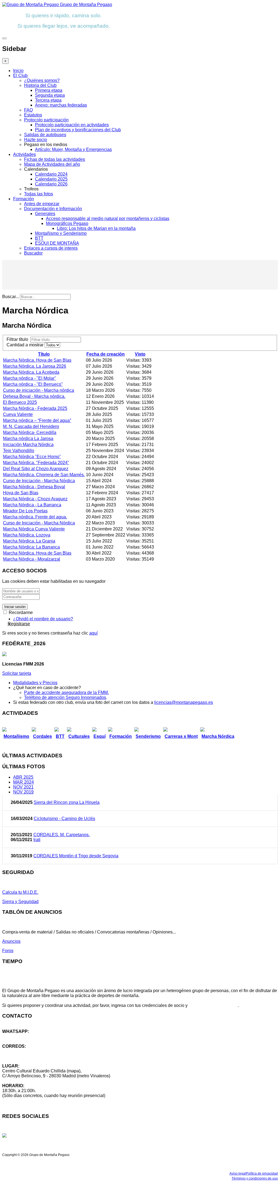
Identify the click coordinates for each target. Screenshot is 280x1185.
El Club (20, 75)
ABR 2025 (23, 777)
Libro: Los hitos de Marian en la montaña (96, 228)
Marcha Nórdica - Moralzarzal (31, 559)
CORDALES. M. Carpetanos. (61, 834)
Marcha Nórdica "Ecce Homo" (32, 456)
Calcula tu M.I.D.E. (20, 892)
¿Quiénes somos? (42, 80)
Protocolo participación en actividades (72, 124)
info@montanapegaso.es (26, 1051)
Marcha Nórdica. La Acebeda (31, 372)
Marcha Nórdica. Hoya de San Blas (37, 360)
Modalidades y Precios (35, 682)
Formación (23, 198)
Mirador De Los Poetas (25, 511)
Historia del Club (40, 85)
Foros (7, 950)
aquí (93, 633)
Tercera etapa (48, 100)
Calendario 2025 (51, 179)
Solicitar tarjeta (16, 673)
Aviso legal (237, 1173)
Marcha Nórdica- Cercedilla (29, 432)
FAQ (28, 110)
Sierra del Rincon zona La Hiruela (67, 802)
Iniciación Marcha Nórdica (28, 444)
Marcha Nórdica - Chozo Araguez (35, 498)
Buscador (33, 253)
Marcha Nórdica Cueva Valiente (34, 529)
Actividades (24, 154)
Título (44, 354)
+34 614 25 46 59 (19, 1036)
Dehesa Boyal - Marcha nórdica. (34, 396)
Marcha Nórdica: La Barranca (31, 547)
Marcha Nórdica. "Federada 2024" (36, 462)
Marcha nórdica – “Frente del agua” (37, 420)
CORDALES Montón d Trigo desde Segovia (75, 855)
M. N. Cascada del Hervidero (31, 426)
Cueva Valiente (18, 414)
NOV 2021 (23, 787)
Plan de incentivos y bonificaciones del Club (78, 129)
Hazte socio (35, 139)
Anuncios (11, 941)
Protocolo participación (46, 120)
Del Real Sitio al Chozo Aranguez (35, 468)
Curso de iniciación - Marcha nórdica (38, 390)
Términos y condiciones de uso (255, 1178)
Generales (45, 213)
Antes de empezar (41, 203)
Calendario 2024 (51, 174)
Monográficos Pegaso (67, 223)
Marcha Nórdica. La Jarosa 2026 (34, 366)
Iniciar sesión (14, 607)
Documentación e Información (53, 208)
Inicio (18, 70)
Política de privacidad (262, 1173)
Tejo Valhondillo (18, 450)
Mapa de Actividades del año (52, 164)
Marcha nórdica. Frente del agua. (35, 517)
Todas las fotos (38, 194)
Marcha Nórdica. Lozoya (26, 535)
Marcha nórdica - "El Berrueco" (33, 384)
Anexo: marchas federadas (61, 105)
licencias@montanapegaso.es (183, 702)
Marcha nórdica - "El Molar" (29, 378)
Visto (140, 354)
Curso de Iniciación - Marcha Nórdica (39, 480)
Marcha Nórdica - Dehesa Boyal (34, 486)
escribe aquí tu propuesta (213, 1005)
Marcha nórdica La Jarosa (28, 438)
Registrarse (19, 623)
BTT (39, 238)
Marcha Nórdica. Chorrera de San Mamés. (44, 474)
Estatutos (33, 115)
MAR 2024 (23, 782)
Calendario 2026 (51, 184)
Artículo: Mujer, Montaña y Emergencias (73, 149)
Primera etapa (48, 90)
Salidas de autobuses (45, 134)
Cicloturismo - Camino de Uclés (64, 818)
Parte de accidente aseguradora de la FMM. (66, 692)
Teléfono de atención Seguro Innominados (65, 697)
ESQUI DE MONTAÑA (57, 243)
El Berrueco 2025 (20, 402)
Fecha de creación (105, 354)
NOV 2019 (23, 792)
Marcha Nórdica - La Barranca (32, 504)
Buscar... (10, 296)
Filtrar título (18, 339)
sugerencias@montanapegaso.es (35, 1056)
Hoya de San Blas (20, 492)
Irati (36, 839)
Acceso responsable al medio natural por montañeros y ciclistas (107, 218)
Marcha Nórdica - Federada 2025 (35, 408)
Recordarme (20, 612)
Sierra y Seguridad (20, 901)
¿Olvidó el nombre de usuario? (43, 618)
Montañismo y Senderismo (61, 233)
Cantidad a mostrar (26, 344)
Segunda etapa (50, 95)
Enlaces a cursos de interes (51, 248)
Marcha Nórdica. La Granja (29, 541)
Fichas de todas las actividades (54, 159)
